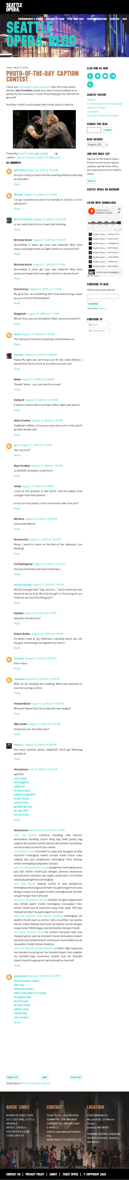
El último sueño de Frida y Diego (104, 104)
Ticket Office (70, 1174)
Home (44, 1077)
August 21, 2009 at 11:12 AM (45, 289)
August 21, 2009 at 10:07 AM (40, 195)
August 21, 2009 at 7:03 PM (45, 539)
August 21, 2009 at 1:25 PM (47, 420)
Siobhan (19, 355)
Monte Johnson (23, 219)
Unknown (19, 679)
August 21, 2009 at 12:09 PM (41, 400)
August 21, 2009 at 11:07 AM (49, 264)
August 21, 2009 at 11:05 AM (49, 240)
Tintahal (19, 658)
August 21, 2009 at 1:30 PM (36, 445)
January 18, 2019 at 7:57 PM (44, 976)
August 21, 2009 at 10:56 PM (47, 703)
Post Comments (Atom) (36, 1083)
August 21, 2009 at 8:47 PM (40, 613)
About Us (114, 19)
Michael (18, 195)
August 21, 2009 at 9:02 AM (42, 170)
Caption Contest (25, 157)
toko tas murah (25, 835)
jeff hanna (20, 170)
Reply (17, 184)
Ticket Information (97, 19)
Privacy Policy (35, 1174)
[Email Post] (55, 153)
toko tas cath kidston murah (31, 900)
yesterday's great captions (34, 87)
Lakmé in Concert (96, 107)
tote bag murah (24, 884)
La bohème (93, 111)
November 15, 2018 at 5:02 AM (46, 830)
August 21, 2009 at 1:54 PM (47, 466)
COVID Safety (15, 1135)
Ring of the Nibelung (48, 157)
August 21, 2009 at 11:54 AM (38, 379)
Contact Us (13, 1174)
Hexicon (19, 745)
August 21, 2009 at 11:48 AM (41, 355)
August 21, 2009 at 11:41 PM (44, 724)
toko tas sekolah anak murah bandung (38, 916)
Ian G (17, 445)
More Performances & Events (103, 115)
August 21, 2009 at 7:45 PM (49, 564)
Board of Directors (19, 1115)
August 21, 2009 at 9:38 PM (47, 634)
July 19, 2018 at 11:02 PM (43, 769)
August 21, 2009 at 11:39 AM (38, 334)
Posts (94, 325)
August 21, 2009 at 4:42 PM (41, 519)
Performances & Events (30, 19)
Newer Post (13, 1077)
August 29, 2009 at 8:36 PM (40, 745)
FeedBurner (102, 308)
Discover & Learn (55, 19)
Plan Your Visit (75, 19)
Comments (98, 331)
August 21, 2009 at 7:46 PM (48, 585)
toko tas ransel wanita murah (31, 867)
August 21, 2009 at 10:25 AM (49, 219)
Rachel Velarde (22, 585)
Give (125, 19)
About (53, 1174)
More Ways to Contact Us (64, 1140)
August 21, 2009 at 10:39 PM (42, 679)
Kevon (17, 334)
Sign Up (91, 181)
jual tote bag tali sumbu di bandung (35, 948)
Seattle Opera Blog (41, 34)
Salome (91, 100)
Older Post (76, 1077)
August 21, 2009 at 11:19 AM (43, 314)
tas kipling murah (24, 851)
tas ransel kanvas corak (28, 932)
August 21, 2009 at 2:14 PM (37, 486)
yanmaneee (21, 976)
